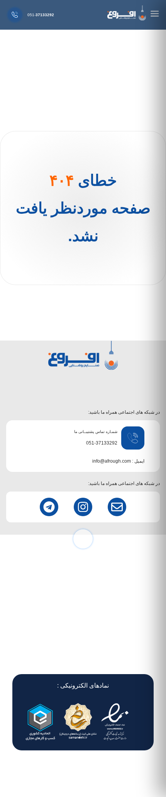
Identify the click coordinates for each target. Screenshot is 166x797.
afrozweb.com (51, 771)
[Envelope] (117, 507)
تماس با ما (83, 639)
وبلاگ (83, 661)
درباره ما (83, 627)
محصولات (83, 616)
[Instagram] (83, 507)
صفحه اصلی (83, 605)
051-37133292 (101, 443)
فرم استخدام (83, 650)
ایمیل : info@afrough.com (118, 461)
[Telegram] (49, 507)
